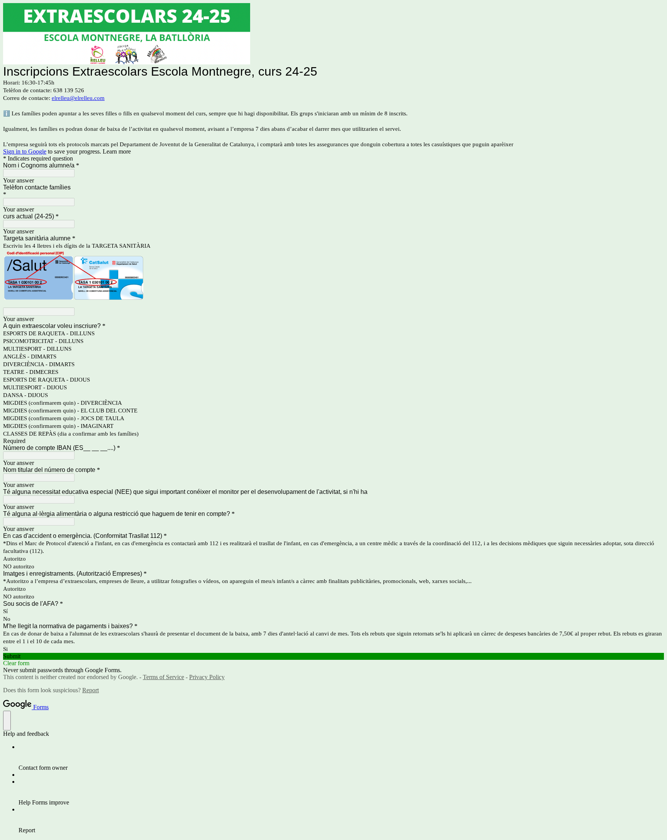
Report (90, 690)
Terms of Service (163, 677)
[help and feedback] (7, 720)
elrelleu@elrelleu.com (78, 98)
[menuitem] (341, 757)
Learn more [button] (117, 151)
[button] (333, 656)
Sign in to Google (24, 151)
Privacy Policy (207, 677)
